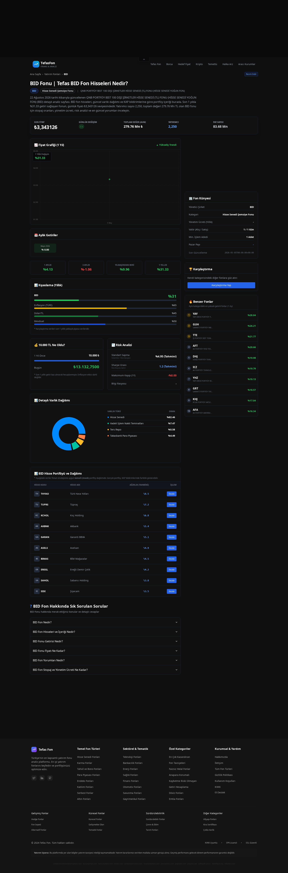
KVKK (218, 786)
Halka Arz (227, 64)
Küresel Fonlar (95, 819)
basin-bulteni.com (105, 863)
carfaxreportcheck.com (133, 863)
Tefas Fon (155, 64)
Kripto (199, 64)
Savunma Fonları (132, 792)
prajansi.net (192, 863)
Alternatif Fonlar (38, 829)
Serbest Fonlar (85, 792)
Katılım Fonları (85, 786)
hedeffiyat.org (217, 863)
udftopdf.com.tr (204, 863)
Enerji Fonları (130, 768)
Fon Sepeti (36, 824)
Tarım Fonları (152, 829)
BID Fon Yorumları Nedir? (48, 660)
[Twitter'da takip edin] (34, 778)
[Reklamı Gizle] (144, 59)
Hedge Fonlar (37, 819)
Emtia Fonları (176, 798)
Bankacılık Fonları (132, 762)
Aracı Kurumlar (246, 64)
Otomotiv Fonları (132, 786)
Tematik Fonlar (95, 829)
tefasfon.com (229, 863)
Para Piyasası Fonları (88, 774)
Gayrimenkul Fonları (134, 798)
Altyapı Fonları (209, 819)
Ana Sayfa (35, 74)
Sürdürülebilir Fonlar (155, 819)
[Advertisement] (144, 28)
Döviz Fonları (176, 792)
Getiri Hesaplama (178, 786)
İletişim (219, 762)
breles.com (118, 863)
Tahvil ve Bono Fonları (89, 768)
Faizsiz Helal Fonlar (179, 768)
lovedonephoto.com (152, 863)
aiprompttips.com (90, 863)
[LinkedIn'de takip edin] (42, 778)
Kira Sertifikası (210, 824)
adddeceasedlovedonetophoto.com (67, 863)
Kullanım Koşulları (225, 780)
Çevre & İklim (152, 824)
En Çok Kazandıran (179, 756)
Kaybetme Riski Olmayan (183, 780)
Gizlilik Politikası (224, 774)
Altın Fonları (84, 798)
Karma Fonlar (84, 762)
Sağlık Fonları (130, 774)
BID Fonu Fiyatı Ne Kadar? (49, 651)
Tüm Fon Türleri (223, 768)
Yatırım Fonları (52, 74)
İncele (171, 493)
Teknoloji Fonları (132, 756)
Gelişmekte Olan (96, 824)
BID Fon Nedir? (42, 622)
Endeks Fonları (85, 780)
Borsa (169, 64)
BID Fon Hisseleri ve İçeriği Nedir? (54, 632)
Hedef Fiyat (184, 64)
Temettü (212, 64)
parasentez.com (167, 863)
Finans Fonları (131, 780)
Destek (221, 792)
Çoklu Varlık (208, 829)
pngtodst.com (180, 863)
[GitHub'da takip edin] (50, 778)
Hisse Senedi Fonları (88, 756)
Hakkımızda (221, 756)
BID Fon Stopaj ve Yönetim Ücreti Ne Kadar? (60, 670)
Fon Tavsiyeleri (177, 762)
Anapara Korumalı (179, 774)
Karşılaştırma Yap (221, 285)
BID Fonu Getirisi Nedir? (48, 641)
